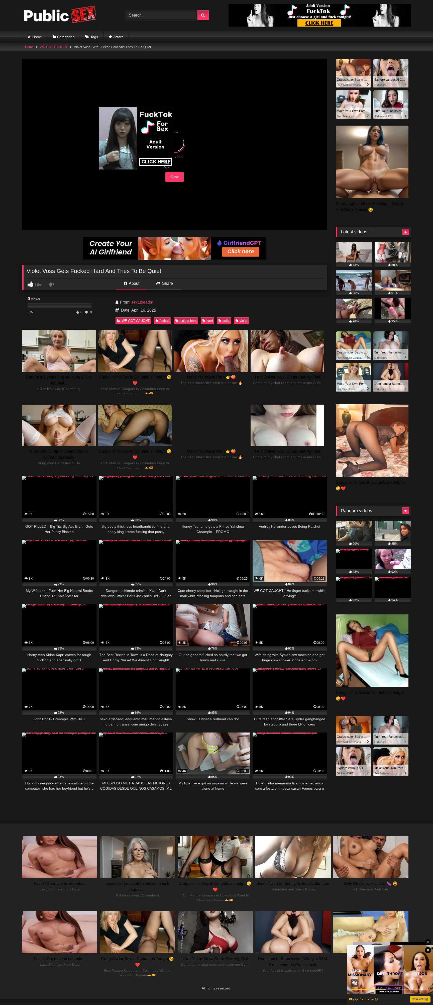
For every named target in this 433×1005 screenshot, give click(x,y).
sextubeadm (142, 302)
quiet (226, 321)
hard (209, 321)
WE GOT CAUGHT (54, 47)
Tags (94, 37)
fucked (164, 321)
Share (167, 283)
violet (243, 321)
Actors (118, 37)
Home (37, 37)
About (133, 283)
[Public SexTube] (59, 15)
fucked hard (187, 321)
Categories (65, 37)
